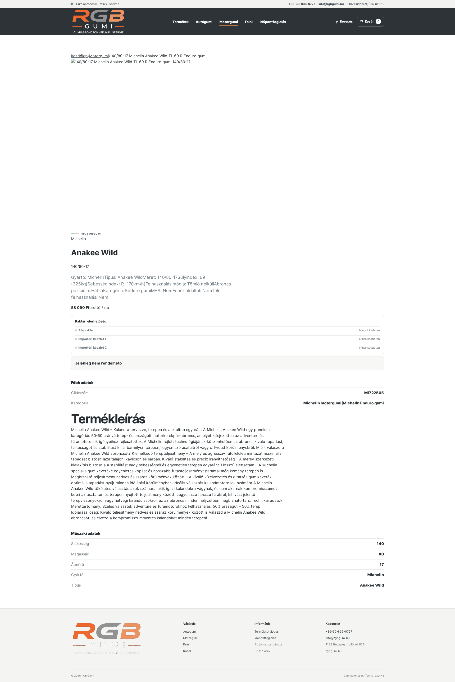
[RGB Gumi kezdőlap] (98, 21)
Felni (249, 22)
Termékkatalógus (267, 631)
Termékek (181, 22)
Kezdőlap (79, 55)
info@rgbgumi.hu (331, 4)
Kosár (187, 651)
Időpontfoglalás (273, 22)
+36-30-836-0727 (302, 4)
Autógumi (204, 22)
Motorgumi (228, 22)
